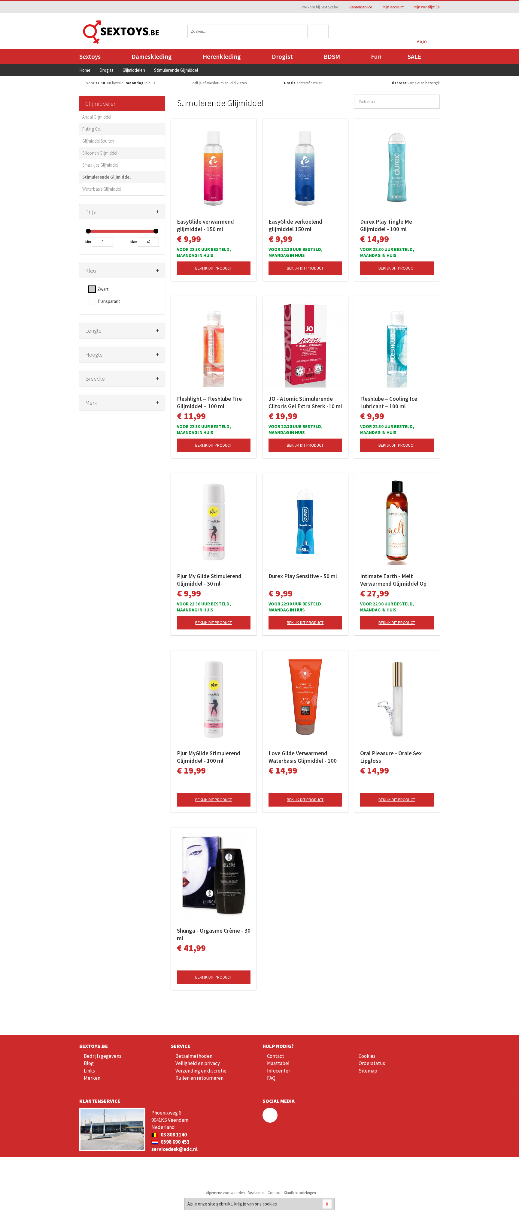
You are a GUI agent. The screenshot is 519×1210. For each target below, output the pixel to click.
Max (133, 241)
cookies (270, 1204)
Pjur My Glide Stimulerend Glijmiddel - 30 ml (209, 579)
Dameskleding (152, 57)
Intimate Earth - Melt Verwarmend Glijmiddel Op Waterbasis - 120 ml (393, 579)
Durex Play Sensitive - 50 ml (303, 576)
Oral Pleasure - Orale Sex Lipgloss (391, 757)
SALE (414, 57)
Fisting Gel (91, 129)
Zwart (103, 289)
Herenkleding (222, 57)
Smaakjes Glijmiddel (100, 165)
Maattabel (278, 1063)
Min (88, 241)
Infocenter (278, 1070)
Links (89, 1070)
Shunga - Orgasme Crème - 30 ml (213, 934)
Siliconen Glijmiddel (99, 153)
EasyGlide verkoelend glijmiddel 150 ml (295, 225)
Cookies (367, 1056)
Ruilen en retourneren (199, 1078)
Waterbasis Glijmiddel (101, 189)
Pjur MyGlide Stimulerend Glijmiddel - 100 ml (208, 757)
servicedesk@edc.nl (174, 1149)
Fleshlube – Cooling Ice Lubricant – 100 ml (388, 402)
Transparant (108, 301)
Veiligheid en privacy (197, 1063)
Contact (275, 1056)
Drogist (282, 57)
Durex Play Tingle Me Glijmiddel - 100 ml (386, 225)
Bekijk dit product (213, 268)
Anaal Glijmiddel (96, 117)
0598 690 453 (175, 1142)
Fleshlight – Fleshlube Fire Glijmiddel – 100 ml (209, 402)
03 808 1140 (173, 1134)
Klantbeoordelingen (300, 1192)
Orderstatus (372, 1063)
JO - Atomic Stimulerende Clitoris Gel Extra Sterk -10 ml (305, 402)
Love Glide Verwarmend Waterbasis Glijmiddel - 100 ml (303, 757)
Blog (89, 1063)
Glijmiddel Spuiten (98, 141)
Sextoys (90, 57)
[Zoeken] (318, 31)
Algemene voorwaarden (225, 1192)
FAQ (271, 1078)
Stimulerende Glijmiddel (106, 177)
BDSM (332, 57)
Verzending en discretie (200, 1070)
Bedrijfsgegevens (102, 1056)
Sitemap (368, 1070)
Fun (376, 57)
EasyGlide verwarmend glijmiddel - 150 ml (205, 225)
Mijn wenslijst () (426, 7)
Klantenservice (360, 7)
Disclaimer (256, 1192)
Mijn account (393, 7)
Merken (92, 1078)
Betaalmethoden (193, 1056)
